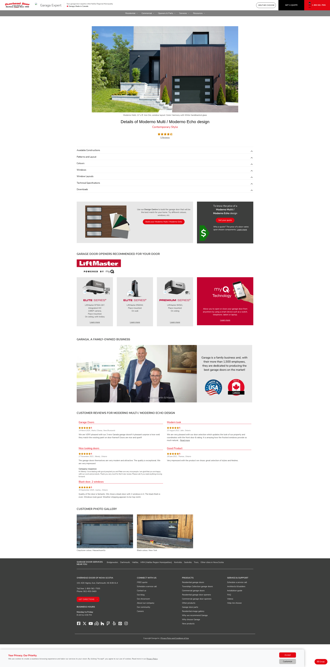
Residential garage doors (193, 582)
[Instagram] (126, 624)
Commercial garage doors (193, 590)
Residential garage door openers (196, 594)
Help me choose (234, 603)
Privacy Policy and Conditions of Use (175, 638)
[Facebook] (79, 624)
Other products (188, 603)
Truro (196, 562)
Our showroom (143, 599)
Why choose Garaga (191, 619)
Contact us (141, 590)
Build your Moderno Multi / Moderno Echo (163, 221)
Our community (143, 607)
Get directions (86, 599)
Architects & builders (236, 586)
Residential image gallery (193, 611)
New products (188, 623)
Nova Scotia (218, 562)
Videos (230, 599)
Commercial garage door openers (196, 599)
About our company (145, 603)
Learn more (242, 229)
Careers (140, 611)
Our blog (141, 594)
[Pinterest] (120, 624)
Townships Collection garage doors (197, 586)
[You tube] (90, 624)
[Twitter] (84, 624)
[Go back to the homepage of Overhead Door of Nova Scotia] (17, 5)
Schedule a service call (147, 586)
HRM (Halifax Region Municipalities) (156, 562)
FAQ (229, 594)
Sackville (188, 562)
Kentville (178, 562)
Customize (287, 661)
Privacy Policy (152, 659)
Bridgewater (112, 562)
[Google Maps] (96, 624)
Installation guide (234, 590)
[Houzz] (102, 624)
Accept (287, 655)
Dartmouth (125, 562)
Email (322, 661)
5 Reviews (165, 137)
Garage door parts (190, 607)
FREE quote (142, 582)
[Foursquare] (108, 624)
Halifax (135, 562)
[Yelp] (114, 624)
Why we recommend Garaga (195, 615)
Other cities (206, 562)
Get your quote (225, 220)
